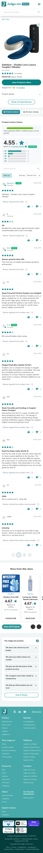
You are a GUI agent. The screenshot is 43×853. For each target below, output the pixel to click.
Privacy (14, 847)
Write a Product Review (21, 102)
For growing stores (29, 728)
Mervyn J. (11, 183)
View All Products (12, 626)
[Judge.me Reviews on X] (14, 711)
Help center (5, 779)
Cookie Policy (19, 849)
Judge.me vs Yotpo (29, 773)
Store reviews (6, 725)
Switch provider (28, 783)
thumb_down (37, 206)
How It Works (22, 695)
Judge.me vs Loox (29, 770)
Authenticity (22, 847)
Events (4, 773)
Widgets (4, 731)
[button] (33, 626)
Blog (3, 770)
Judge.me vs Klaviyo (30, 779)
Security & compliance (9, 751)
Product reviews (7, 722)
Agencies (5, 776)
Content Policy (8, 849)
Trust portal (5, 754)
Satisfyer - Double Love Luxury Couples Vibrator (19, 66)
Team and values (7, 795)
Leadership (5, 799)
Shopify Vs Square (29, 757)
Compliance (31, 847)
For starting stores (29, 725)
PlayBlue (22, 88)
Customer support (7, 747)
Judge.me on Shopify (30, 744)
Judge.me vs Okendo (30, 776)
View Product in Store (21, 82)
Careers (4, 802)
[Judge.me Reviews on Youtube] (24, 711)
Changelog (5, 786)
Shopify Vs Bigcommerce (31, 747)
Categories (5, 815)
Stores (4, 812)
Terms (8, 847)
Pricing (4, 744)
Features (4, 728)
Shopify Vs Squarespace (31, 754)
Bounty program (28, 798)
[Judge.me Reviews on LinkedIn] (19, 711)
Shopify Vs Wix (28, 760)
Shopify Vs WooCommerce (32, 751)
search (38, 12)
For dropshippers (28, 722)
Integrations (6, 734)
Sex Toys (5, 19)
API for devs (6, 783)
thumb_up (28, 206)
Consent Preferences (32, 849)
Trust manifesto (7, 757)
